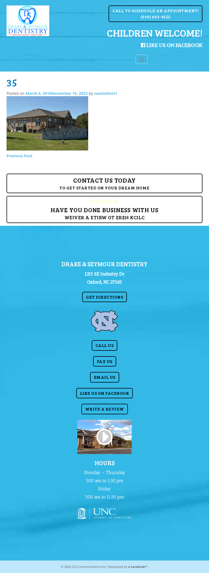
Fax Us (104, 361)
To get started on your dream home (104, 183)
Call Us (105, 345)
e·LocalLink (136, 567)
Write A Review (104, 409)
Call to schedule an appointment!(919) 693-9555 (155, 14)
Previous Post (19, 155)
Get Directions (104, 297)
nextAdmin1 (105, 93)
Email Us (104, 377)
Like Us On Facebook (173, 45)
